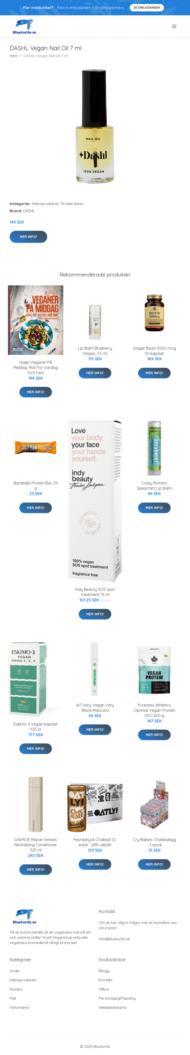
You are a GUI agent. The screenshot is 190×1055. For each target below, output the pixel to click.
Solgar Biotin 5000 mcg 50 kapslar (154, 351)
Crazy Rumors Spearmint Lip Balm (154, 486)
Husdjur (16, 989)
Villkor (104, 989)
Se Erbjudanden (147, 7)
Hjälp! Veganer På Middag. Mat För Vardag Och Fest (35, 367)
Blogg (104, 970)
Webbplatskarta (112, 1007)
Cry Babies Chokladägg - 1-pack (154, 842)
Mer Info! (28, 236)
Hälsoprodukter (45, 203)
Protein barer (72, 203)
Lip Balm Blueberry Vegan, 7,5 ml (95, 351)
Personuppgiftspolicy (117, 998)
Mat (13, 998)
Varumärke (19, 1007)
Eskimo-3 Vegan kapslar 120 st (36, 727)
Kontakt (105, 980)
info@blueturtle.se (114, 939)
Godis (15, 970)
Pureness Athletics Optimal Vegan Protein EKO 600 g (154, 710)
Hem (14, 55)
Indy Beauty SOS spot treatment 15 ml (95, 592)
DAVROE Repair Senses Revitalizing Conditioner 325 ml (35, 844)
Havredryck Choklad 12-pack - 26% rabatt (95, 842)
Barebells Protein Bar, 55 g (36, 486)
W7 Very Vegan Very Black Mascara (95, 708)
